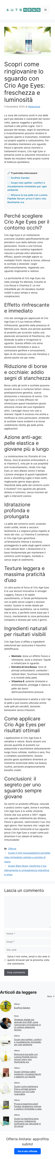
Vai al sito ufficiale (27, 1151)
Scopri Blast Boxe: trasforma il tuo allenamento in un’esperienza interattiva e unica (26, 870)
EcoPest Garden (22, 1007)
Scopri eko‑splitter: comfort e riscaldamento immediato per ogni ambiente (28, 1042)
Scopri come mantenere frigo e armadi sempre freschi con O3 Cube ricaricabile (26, 1090)
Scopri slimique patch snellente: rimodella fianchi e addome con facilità (27, 1074)
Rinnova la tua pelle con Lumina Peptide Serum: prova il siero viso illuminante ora (26, 1058)
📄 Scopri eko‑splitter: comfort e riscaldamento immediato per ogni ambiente (27, 186)
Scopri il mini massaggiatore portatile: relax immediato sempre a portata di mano (27, 857)
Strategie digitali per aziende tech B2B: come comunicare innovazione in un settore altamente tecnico (27, 1024)
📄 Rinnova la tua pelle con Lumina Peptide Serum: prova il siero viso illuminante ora (27, 199)
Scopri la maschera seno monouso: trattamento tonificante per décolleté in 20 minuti (27, 1122)
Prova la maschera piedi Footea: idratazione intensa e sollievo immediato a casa (27, 1106)
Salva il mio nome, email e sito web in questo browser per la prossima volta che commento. (28, 960)
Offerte (12, 848)
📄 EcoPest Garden (18, 177)
